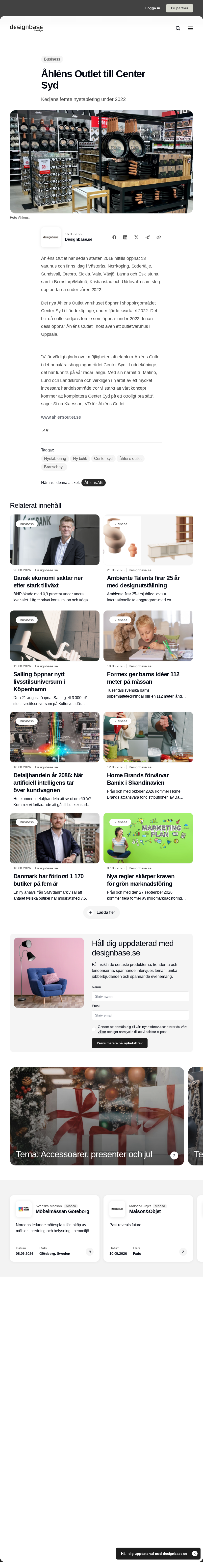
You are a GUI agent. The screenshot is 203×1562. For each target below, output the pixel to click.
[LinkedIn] (125, 237)
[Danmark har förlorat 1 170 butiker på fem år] (55, 857)
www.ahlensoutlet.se (61, 417)
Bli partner (179, 8)
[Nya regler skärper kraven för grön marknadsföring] (148, 857)
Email (96, 1006)
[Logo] (26, 28)
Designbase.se (78, 239)
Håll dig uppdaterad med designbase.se (154, 1554)
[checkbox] (94, 1029)
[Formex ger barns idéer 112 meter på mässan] (148, 655)
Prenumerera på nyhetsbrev (120, 1043)
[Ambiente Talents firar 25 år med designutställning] (148, 558)
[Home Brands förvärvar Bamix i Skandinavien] (148, 756)
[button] (174, 1155)
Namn (96, 987)
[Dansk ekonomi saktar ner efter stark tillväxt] (55, 558)
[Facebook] (114, 237)
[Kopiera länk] (158, 237)
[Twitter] (136, 237)
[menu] (190, 28)
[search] (178, 28)
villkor (102, 1032)
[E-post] (148, 237)
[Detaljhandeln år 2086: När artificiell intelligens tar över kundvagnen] (55, 760)
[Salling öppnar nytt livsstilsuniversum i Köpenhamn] (55, 659)
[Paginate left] (14, 1116)
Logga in (152, 8)
